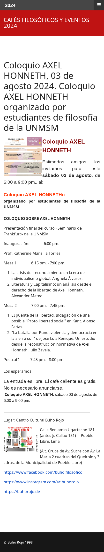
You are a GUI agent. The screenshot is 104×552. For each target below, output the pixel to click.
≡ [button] (99, 4)
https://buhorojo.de (22, 491)
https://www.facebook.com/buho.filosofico (43, 472)
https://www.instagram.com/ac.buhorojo (41, 482)
